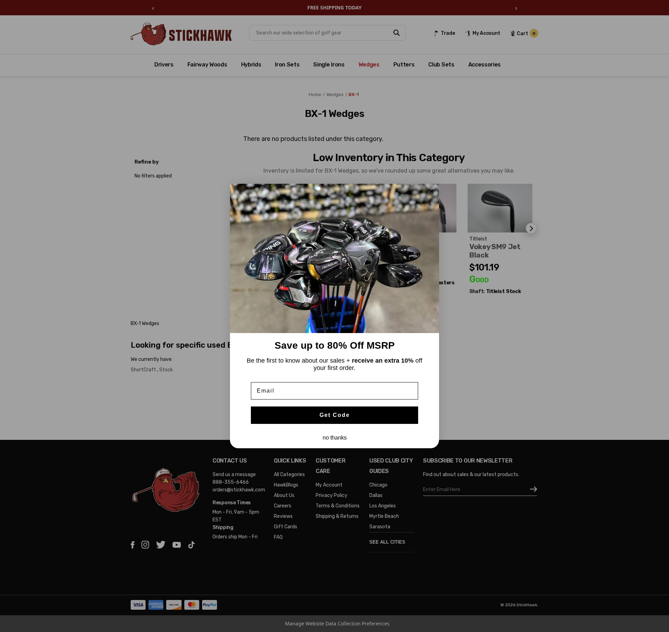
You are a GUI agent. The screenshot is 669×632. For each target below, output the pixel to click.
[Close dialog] (431, 191)
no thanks (335, 438)
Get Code (335, 415)
